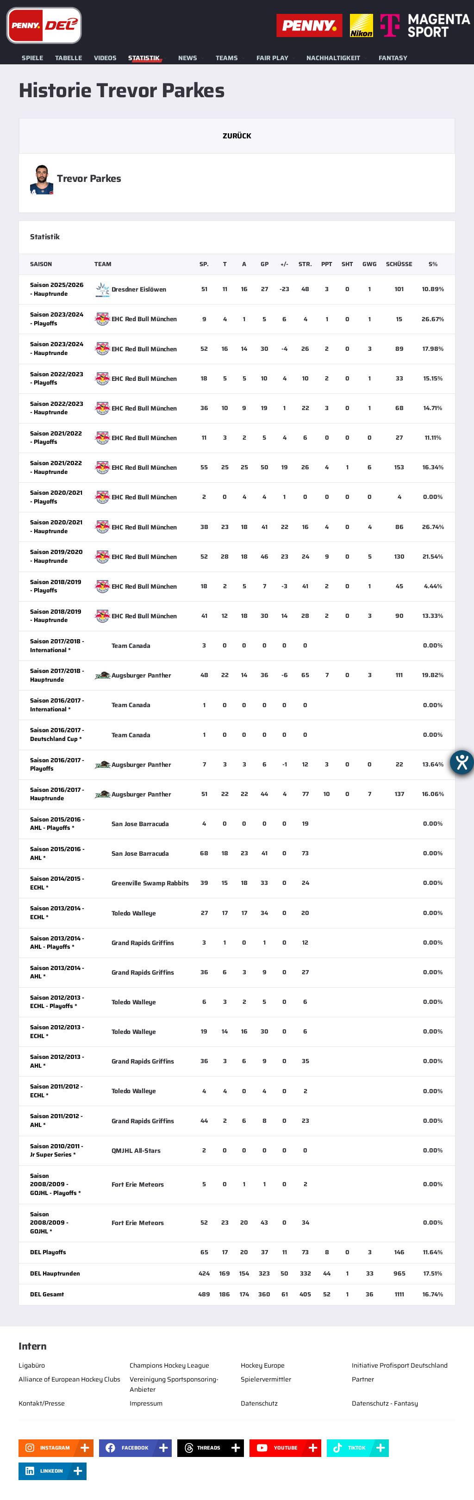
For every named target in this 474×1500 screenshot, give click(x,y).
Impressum (146, 1403)
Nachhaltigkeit (333, 58)
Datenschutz (259, 1403)
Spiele (32, 58)
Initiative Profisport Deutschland (400, 1365)
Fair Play (272, 58)
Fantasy (393, 58)
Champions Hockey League (169, 1365)
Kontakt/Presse (42, 1403)
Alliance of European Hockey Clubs (69, 1379)
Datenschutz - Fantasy (385, 1403)
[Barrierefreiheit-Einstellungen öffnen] (462, 762)
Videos (105, 58)
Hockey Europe (263, 1365)
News (187, 58)
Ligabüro (32, 1365)
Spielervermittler (266, 1379)
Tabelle (68, 58)
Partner (363, 1379)
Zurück (237, 136)
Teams (227, 58)
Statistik (144, 58)
